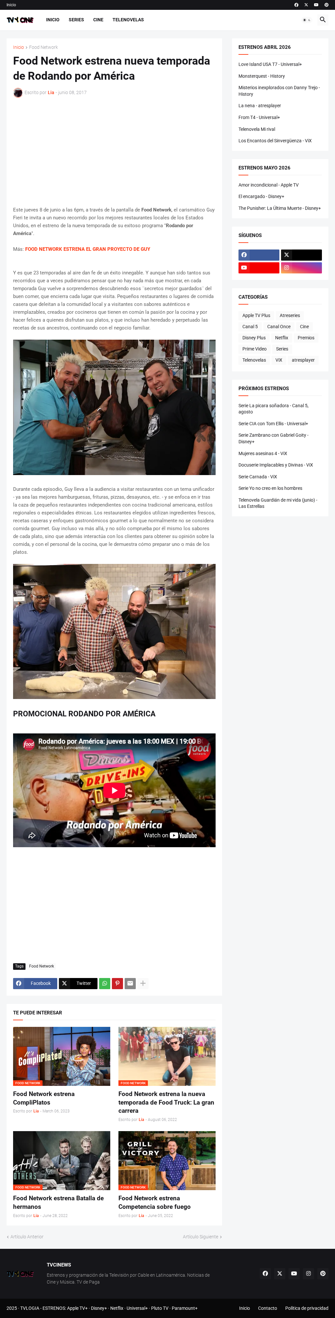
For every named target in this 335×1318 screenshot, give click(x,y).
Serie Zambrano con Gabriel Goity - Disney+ (273, 438)
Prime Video (254, 348)
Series (76, 19)
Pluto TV (159, 1308)
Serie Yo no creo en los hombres (270, 488)
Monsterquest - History (261, 76)
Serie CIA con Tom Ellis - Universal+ (273, 423)
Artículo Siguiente (200, 1236)
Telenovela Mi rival (256, 129)
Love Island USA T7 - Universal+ (270, 64)
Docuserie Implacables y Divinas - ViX (275, 465)
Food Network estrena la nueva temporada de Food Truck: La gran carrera (166, 1102)
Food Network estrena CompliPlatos (44, 1098)
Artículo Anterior (27, 1236)
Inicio (11, 5)
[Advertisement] (114, 152)
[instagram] (301, 267)
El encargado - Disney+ (261, 196)
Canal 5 (250, 326)
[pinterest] (326, 5)
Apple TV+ (77, 1308)
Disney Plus (254, 337)
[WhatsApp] (104, 983)
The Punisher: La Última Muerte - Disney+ (279, 208)
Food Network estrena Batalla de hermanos (58, 1202)
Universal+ (137, 1308)
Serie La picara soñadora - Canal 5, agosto (273, 409)
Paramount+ (185, 1308)
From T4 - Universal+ (259, 117)
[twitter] (306, 5)
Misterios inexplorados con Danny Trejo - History (279, 91)
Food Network (43, 47)
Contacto (267, 1308)
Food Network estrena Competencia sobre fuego (154, 1202)
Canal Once (279, 326)
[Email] (130, 983)
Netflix (281, 337)
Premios (306, 337)
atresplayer (303, 360)
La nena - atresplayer (259, 105)
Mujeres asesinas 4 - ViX (262, 453)
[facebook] (296, 5)
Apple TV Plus (256, 315)
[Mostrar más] (143, 983)
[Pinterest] (117, 983)
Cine (98, 19)
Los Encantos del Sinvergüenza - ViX (275, 140)
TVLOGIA (29, 1308)
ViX (278, 360)
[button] (306, 20)
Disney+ (99, 1308)
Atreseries (290, 315)
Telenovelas (128, 19)
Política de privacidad (306, 1308)
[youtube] (316, 5)
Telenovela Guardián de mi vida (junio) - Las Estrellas (277, 503)
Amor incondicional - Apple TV (268, 185)
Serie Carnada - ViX (257, 476)
